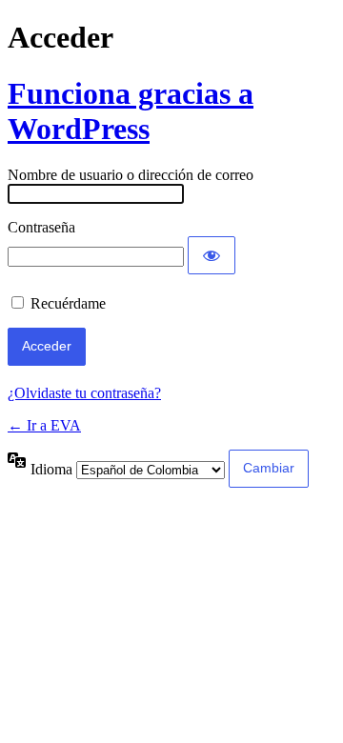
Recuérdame (68, 303)
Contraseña (41, 227)
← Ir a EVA (44, 425)
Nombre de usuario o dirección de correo (130, 175)
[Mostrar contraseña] (211, 255)
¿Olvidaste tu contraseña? (84, 393)
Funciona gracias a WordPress (130, 111)
